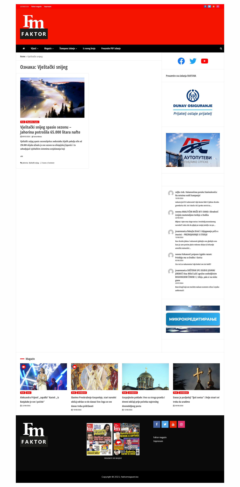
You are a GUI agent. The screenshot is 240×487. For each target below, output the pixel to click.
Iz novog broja (89, 48)
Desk (22, 122)
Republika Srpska (32, 122)
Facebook (205, 6)
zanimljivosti (82, 392)
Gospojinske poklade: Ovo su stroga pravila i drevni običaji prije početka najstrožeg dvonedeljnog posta (143, 402)
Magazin (48, 48)
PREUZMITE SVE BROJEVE (113, 458)
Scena (28, 392)
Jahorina (25, 163)
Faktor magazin (36, 6)
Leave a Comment (48, 163)
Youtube (213, 6)
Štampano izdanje (67, 48)
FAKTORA (191, 75)
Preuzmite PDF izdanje (111, 48)
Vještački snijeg (34, 163)
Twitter (209, 6)
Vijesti (33, 48)
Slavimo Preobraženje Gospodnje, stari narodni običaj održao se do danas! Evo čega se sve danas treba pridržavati (93, 402)
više (21, 156)
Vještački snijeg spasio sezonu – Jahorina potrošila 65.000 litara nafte (50, 129)
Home (22, 56)
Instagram (217, 6)
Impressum (47, 6)
